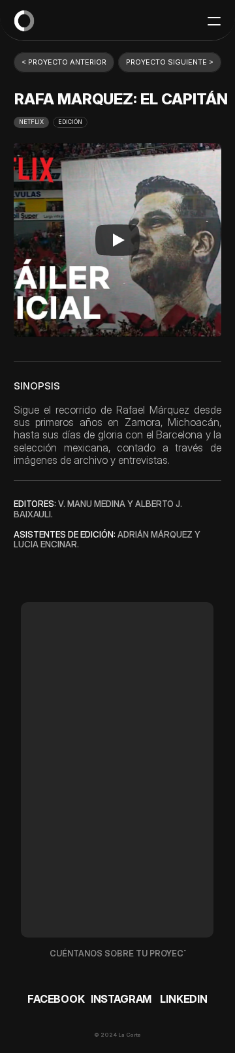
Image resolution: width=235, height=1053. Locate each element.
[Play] (117, 240)
